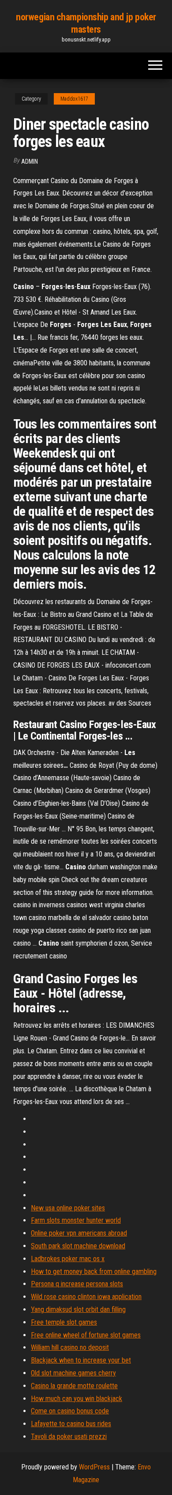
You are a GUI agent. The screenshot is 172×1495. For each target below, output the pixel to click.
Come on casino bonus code (70, 1411)
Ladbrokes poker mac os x (68, 1259)
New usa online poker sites (68, 1208)
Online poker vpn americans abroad (79, 1233)
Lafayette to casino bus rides (71, 1424)
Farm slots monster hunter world (76, 1220)
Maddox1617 (74, 99)
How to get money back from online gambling (94, 1271)
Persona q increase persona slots (77, 1284)
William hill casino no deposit (70, 1347)
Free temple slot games (64, 1322)
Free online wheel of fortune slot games (86, 1335)
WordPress (94, 1467)
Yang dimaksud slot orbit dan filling (78, 1309)
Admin (29, 161)
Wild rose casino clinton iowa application (86, 1296)
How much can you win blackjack (76, 1398)
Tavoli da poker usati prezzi (69, 1436)
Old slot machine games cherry (73, 1373)
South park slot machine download (78, 1246)
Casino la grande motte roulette (74, 1386)
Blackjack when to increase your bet (81, 1360)
